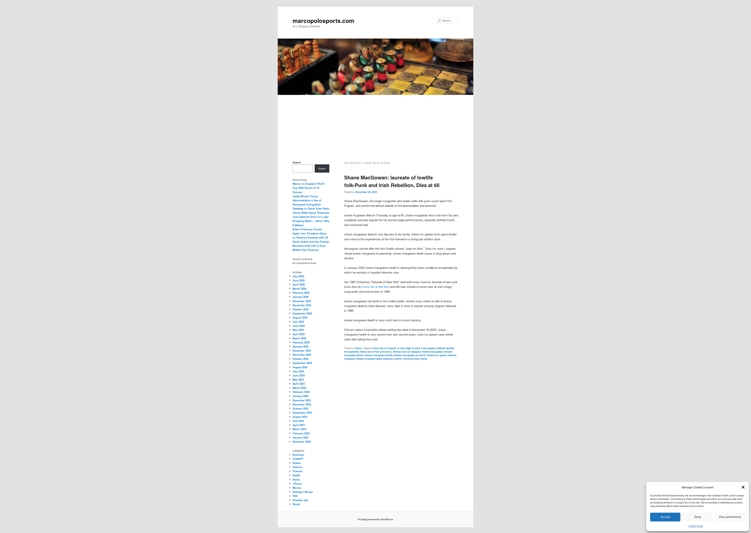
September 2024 (302, 363)
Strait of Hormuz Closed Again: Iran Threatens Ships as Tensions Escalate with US (310, 233)
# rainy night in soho (409, 348)
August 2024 (300, 367)
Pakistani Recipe (303, 492)
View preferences (730, 517)
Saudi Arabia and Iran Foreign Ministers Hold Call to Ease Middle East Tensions (311, 246)
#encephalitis (351, 351)
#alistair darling (445, 348)
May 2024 (298, 379)
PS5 (295, 496)
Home (358, 348)
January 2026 (300, 297)
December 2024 (302, 350)
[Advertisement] (375, 124)
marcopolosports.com (323, 20)
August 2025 (300, 317)
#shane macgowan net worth (410, 355)
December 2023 (302, 400)
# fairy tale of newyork (384, 348)
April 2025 (299, 334)
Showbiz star (300, 500)
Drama (296, 463)
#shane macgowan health (378, 355)
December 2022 (302, 441)
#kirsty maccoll (401, 351)
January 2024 (300, 396)
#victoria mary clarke (415, 358)
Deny (697, 517)
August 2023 (300, 417)
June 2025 (299, 326)
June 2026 (299, 280)
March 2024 (299, 388)
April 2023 (299, 425)
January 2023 (300, 437)
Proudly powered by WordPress (375, 519)
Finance (297, 471)
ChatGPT (298, 459)
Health (296, 475)
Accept (665, 517)
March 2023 (299, 429)
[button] (743, 487)
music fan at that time (375, 287)
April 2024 (299, 383)
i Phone (297, 483)
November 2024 (302, 355)
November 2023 (302, 404)
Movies (297, 488)
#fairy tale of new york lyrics (376, 351)
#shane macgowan (432, 351)
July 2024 (298, 371)
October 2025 (300, 309)
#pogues (416, 351)
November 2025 (302, 305)
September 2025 (302, 313)
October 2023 (300, 408)
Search (297, 162)
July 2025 (298, 321)
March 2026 (299, 288)
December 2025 (302, 301)
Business (298, 454)
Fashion (297, 467)
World (296, 504)
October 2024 (300, 359)
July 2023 (298, 421)
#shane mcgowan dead (369, 358)
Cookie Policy (695, 526)
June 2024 (299, 375)
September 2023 (302, 412)
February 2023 (301, 433)
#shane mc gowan (437, 355)
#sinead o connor (392, 358)
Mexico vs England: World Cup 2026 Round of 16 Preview (308, 188)
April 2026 (299, 284)
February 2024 (301, 392)
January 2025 (300, 346)
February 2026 (301, 292)
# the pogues (428, 348)
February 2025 (301, 342)
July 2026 (298, 276)
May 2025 (298, 330)
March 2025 (299, 338)
